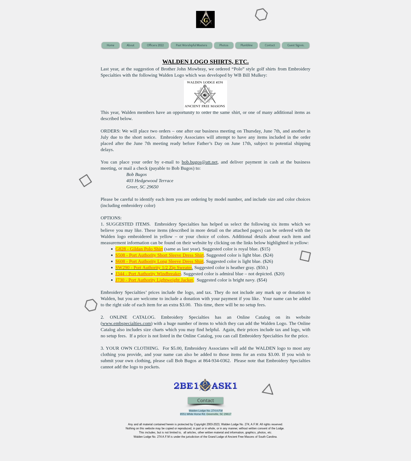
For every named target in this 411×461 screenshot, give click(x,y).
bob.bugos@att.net (199, 162)
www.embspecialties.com (126, 323)
